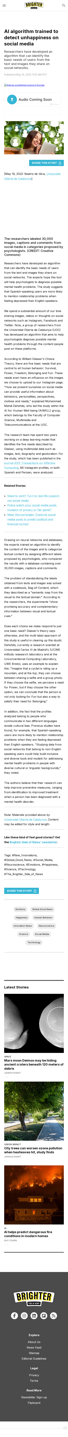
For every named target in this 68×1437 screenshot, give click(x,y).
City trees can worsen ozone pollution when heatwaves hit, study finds (33, 1150)
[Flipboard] (43, 1315)
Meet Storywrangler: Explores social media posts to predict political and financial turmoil (31, 519)
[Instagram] (24, 1315)
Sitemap (34, 1353)
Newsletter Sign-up (34, 1397)
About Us (34, 1342)
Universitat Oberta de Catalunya (25, 819)
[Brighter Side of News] (34, 5)
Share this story (44, 162)
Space (7, 1056)
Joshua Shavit (12, 1156)
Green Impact (12, 1144)
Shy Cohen (10, 1240)
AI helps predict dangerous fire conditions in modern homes (28, 1234)
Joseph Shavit (12, 1073)
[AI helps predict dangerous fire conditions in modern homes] (34, 1194)
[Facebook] (14, 1315)
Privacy (34, 1375)
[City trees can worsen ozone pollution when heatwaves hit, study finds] (34, 1111)
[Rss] (53, 1315)
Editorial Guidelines (34, 1358)
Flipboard (34, 1403)
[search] (63, 5)
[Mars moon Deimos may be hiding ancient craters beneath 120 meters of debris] (34, 1023)
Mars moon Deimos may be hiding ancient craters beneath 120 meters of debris (33, 1064)
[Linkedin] (34, 1315)
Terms (34, 1380)
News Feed (34, 1347)
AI (5, 1228)
